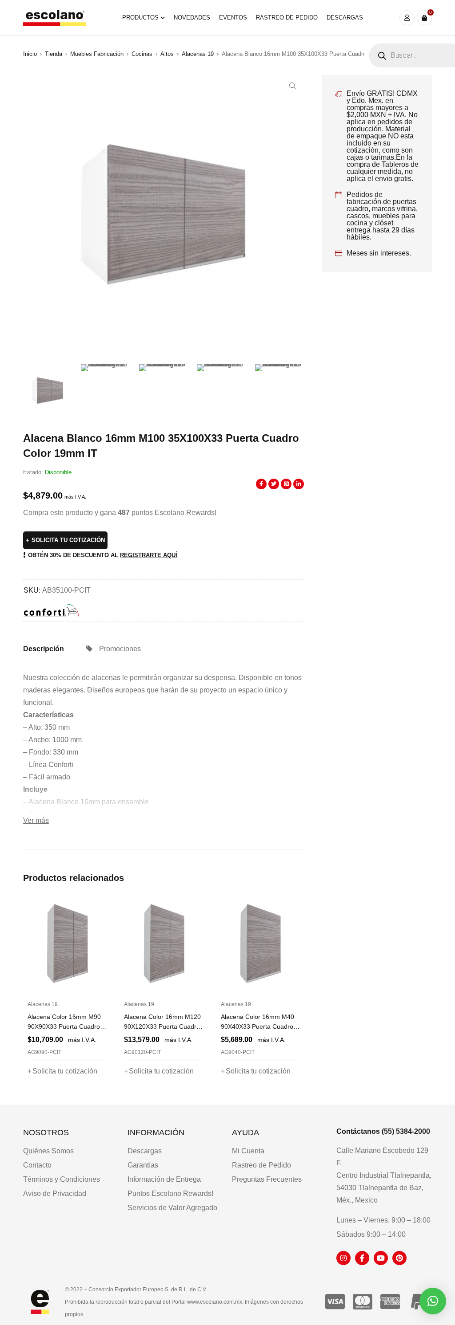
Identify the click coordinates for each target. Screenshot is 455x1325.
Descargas (145, 1151)
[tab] (43, 649)
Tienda (53, 54)
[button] (292, 86)
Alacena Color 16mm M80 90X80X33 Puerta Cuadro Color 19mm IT (257, 1026)
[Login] (407, 17)
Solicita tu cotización (68, 540)
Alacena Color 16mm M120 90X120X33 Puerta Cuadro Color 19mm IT (66, 1026)
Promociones (120, 649)
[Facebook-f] (362, 1258)
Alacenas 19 (198, 54)
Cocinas (142, 54)
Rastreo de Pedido (261, 1165)
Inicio (30, 54)
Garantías (143, 1165)
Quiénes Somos (48, 1151)
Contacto (37, 1165)
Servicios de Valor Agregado (172, 1207)
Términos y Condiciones (61, 1179)
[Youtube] (381, 1258)
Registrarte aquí (148, 555)
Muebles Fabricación (97, 54)
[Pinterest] (399, 1258)
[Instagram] (343, 1258)
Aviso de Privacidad (54, 1193)
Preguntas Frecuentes (267, 1179)
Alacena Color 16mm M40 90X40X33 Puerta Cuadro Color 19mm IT (161, 1026)
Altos (167, 54)
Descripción (43, 649)
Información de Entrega (164, 1179)
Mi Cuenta (248, 1151)
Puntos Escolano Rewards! (170, 1193)
